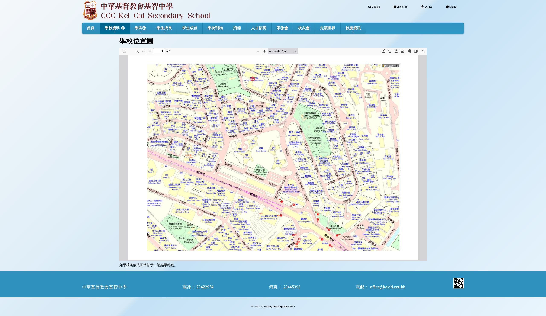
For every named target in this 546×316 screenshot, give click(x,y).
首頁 (90, 28)
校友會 (304, 28)
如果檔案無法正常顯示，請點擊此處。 (148, 265)
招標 (237, 28)
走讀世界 (327, 28)
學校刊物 (215, 28)
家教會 (282, 28)
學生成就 (189, 28)
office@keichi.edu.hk (387, 287)
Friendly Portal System (276, 306)
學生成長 (164, 28)
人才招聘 (258, 28)
